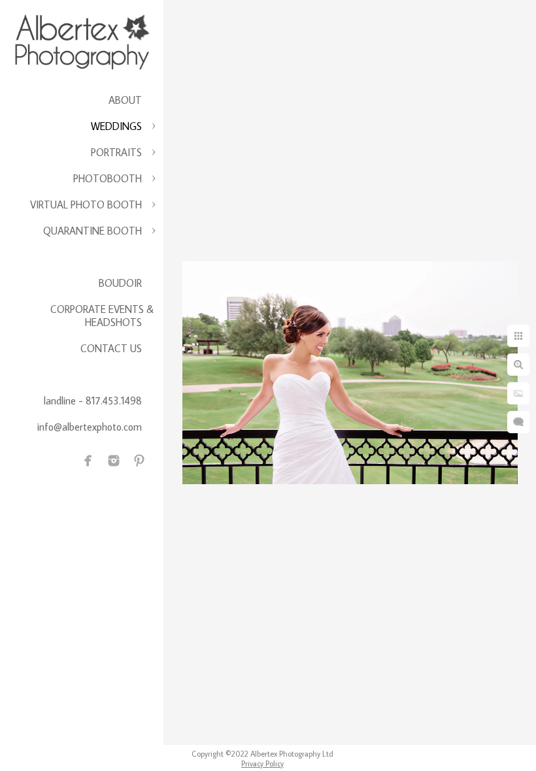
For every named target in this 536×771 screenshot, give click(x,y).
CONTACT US (111, 348)
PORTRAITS (116, 152)
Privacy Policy (262, 763)
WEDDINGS (116, 126)
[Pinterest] (139, 461)
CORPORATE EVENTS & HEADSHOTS (102, 316)
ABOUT (125, 100)
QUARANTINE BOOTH (92, 230)
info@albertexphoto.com (89, 426)
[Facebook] (88, 461)
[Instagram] (114, 461)
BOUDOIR (120, 282)
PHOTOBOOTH (107, 178)
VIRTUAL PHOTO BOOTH (86, 204)
